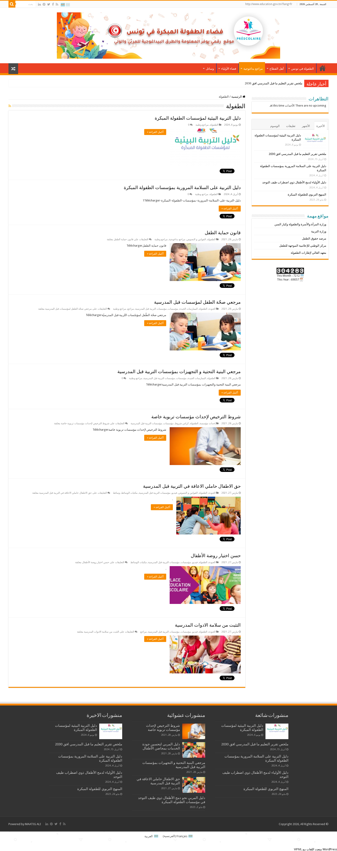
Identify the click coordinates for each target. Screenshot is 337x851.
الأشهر (306, 126)
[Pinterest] (44, 4)
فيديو (174, 492)
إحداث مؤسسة (207, 423)
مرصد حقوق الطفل (314, 238)
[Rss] (57, 4)
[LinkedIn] (39, 4)
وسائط (116, 492)
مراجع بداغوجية (253, 68)
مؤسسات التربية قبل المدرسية (151, 308)
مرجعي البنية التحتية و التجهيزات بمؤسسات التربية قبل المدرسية (179, 371)
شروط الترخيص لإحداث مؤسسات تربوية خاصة (196, 416)
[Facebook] (53, 4)
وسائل (210, 68)
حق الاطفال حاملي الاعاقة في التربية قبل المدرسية (192, 486)
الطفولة (214, 124)
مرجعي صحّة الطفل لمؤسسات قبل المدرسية (197, 302)
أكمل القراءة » (155, 132)
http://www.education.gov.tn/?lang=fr (268, 4)
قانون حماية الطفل (223, 232)
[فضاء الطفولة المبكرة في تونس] (168, 34)
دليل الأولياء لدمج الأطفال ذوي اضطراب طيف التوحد (294, 182)
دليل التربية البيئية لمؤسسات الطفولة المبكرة (198, 118)
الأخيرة (320, 126)
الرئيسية (237, 96)
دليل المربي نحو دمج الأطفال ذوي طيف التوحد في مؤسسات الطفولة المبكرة (171, 800)
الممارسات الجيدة (189, 308)
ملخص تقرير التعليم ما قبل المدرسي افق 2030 (273, 83)
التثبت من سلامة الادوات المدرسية (208, 625)
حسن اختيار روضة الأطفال (216, 555)
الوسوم (275, 126)
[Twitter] (49, 4)
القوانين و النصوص (196, 239)
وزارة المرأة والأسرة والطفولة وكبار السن (300, 224)
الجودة (212, 308)
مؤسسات (173, 308)
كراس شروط (182, 423)
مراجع (130, 308)
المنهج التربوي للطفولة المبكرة (307, 194)
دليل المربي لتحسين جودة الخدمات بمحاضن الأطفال (161, 746)
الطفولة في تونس (302, 68)
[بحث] (11, 4)
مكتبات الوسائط (129, 492)
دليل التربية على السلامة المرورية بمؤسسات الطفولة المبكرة (182, 187)
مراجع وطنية (202, 124)
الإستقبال (323, 68)
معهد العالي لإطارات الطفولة (308, 252)
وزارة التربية (318, 231)
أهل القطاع (277, 68)
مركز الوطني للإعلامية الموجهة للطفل (302, 245)
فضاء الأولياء (228, 68)
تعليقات (291, 126)
